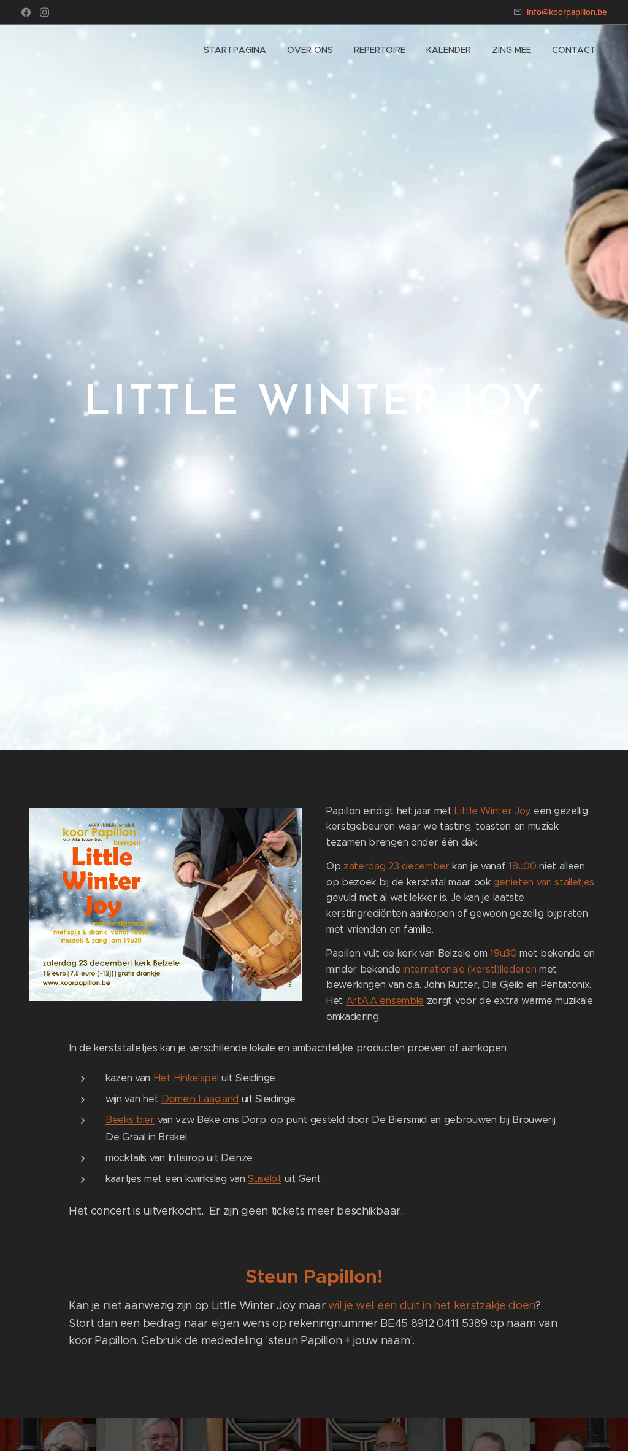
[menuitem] (235, 49)
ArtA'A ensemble (385, 1000)
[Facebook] (26, 12)
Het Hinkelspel (186, 1078)
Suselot (264, 1178)
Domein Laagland (200, 1098)
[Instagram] (44, 12)
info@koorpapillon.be (567, 11)
